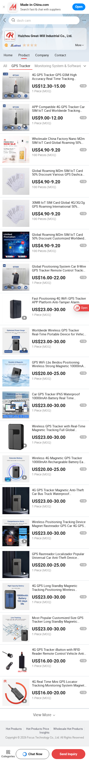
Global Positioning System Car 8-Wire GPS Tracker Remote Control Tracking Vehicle (59, 270)
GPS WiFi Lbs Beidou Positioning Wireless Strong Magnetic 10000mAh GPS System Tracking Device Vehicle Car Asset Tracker (58, 368)
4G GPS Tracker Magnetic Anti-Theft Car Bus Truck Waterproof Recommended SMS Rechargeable (58, 494)
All (5, 65)
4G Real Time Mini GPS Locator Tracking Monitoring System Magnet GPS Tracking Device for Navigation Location (58, 687)
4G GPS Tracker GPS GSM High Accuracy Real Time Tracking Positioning (54, 79)
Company (42, 55)
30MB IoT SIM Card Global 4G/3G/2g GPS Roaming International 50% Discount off (58, 206)
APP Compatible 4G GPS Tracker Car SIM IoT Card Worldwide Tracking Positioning (58, 111)
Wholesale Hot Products (68, 729)
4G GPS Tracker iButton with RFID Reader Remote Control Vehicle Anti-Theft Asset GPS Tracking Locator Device (58, 655)
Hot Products (14, 729)
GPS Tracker (20, 65)
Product (24, 55)
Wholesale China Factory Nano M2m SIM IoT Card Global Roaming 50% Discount (58, 142)
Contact (60, 55)
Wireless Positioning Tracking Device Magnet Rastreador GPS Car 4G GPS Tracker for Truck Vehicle (59, 526)
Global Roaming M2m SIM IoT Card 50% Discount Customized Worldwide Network (59, 238)
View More (42, 714)
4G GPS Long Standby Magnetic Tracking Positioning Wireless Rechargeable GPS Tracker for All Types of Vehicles (56, 591)
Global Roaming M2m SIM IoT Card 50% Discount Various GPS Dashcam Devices (58, 174)
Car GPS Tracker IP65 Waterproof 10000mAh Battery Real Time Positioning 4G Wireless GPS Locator (59, 398)
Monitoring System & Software (58, 65)
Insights (44, 732)
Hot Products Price (37, 729)
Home (8, 55)
